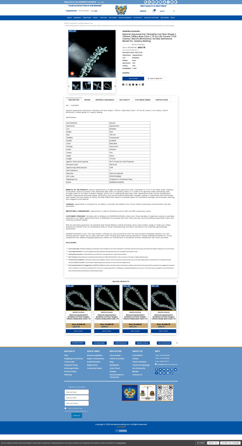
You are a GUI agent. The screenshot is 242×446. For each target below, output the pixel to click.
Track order (69, 362)
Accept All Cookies (230, 443)
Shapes (113, 371)
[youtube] (152, 1)
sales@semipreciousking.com (167, 364)
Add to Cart (78, 331)
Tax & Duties (115, 355)
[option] (92, 53)
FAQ (66, 355)
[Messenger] (171, 1)
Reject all (213, 443)
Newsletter (114, 365)
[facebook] (156, 1)
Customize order (142, 100)
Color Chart (115, 368)
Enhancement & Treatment (117, 375)
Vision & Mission (139, 362)
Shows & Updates (94, 355)
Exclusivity (124, 100)
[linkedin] (160, 1)
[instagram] (145, 1)
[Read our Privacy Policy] (88, 411)
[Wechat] (171, 372)
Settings (201, 443)
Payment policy (71, 365)
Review (87, 100)
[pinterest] (148, 1)
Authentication (93, 362)
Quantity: (126, 73)
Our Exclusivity (138, 368)
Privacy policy (70, 371)
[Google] (167, 1)
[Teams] (175, 1)
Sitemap (68, 374)
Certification (161, 100)
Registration (92, 365)
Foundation (137, 355)
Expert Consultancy (95, 358)
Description (73, 100)
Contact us (137, 374)
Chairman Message (141, 365)
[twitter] (164, 1)
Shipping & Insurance (104, 100)
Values (135, 358)
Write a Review (138, 44)
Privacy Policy (121, 443)
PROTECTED (123, 430)
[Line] (167, 372)
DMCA (117, 430)
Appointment (71, 11)
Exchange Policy (71, 368)
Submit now (76, 415)
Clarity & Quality (117, 358)
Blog (112, 362)
